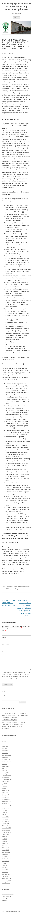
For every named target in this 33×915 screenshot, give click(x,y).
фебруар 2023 (6, 821)
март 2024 (5, 792)
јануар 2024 (5, 797)
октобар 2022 (6, 830)
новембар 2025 (6, 757)
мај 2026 (4, 748)
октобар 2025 (6, 759)
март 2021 (5, 872)
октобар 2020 (6, 883)
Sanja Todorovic (19, 589)
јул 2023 (4, 810)
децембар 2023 (6, 799)
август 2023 (5, 808)
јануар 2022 (5, 850)
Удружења (5, 900)
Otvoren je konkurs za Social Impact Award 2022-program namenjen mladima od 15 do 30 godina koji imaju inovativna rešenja (24, 608)
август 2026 (5, 746)
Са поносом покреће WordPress (11, 911)
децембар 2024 (6, 775)
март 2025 (5, 768)
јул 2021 (4, 863)
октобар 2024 (6, 777)
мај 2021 (4, 867)
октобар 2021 (6, 856)
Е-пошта (5, 637)
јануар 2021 (5, 876)
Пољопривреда (6, 896)
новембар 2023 (6, 801)
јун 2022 (4, 839)
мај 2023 (4, 814)
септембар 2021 (6, 859)
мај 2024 (4, 788)
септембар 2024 (6, 779)
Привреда (5, 898)
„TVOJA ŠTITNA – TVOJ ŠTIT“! (9, 720)
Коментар (5, 652)
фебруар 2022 (6, 848)
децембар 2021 (6, 852)
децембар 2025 (6, 755)
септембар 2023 (6, 806)
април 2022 (5, 843)
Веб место (5, 645)
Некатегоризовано (23, 586)
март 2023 (5, 819)
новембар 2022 (6, 828)
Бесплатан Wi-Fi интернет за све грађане (14, 713)
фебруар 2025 (6, 770)
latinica (4, 695)
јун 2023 (4, 812)
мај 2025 (4, 764)
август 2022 (5, 834)
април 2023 (5, 817)
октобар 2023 (6, 803)
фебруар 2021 (6, 874)
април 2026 (5, 751)
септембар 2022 (6, 832)
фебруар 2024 (6, 795)
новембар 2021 (6, 854)
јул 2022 (4, 836)
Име (4, 630)
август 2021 (5, 861)
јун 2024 (4, 786)
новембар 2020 (6, 881)
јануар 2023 (5, 823)
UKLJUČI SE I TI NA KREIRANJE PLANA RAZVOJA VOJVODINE (8, 602)
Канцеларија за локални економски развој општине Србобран (16, 6)
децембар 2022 (6, 825)
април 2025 (5, 766)
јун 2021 (4, 865)
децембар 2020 (6, 878)
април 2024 (5, 790)
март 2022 (5, 845)
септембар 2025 (6, 762)
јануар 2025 (5, 773)
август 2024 (5, 781)
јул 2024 (4, 784)
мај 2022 (4, 841)
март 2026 (5, 753)
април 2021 (5, 870)
